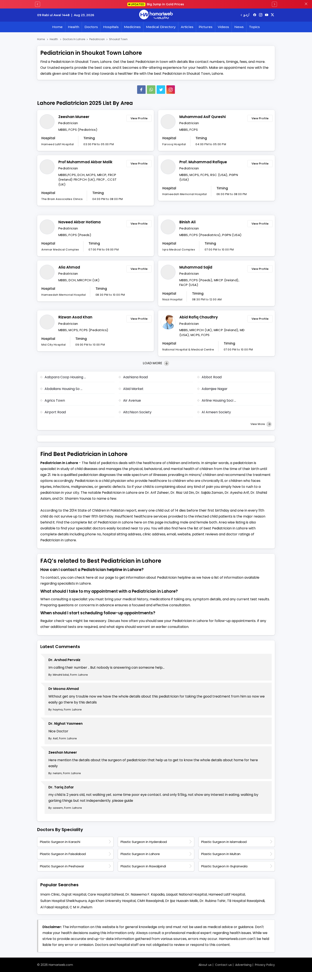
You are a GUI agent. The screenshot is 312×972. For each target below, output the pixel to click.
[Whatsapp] (151, 89)
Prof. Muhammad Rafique (203, 162)
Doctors (91, 27)
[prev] (37, 4)
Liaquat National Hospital (186, 894)
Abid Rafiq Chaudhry (198, 317)
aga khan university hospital (112, 900)
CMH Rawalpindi (150, 900)
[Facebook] (141, 89)
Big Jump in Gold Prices (158, 4)
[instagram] (170, 89)
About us (205, 965)
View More (258, 424)
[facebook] (255, 15)
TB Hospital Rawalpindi (245, 900)
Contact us (223, 965)
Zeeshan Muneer (73, 116)
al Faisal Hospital (54, 907)
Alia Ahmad (69, 267)
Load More (153, 363)
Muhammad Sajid (195, 267)
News (239, 27)
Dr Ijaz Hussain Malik (181, 900)
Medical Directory (161, 27)
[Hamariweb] (156, 15)
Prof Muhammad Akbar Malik (85, 162)
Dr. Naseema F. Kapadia (144, 894)
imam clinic (50, 894)
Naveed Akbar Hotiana (79, 222)
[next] (274, 4)
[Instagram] (261, 15)
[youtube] (266, 15)
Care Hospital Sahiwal (106, 894)
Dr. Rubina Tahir (213, 900)
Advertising (243, 965)
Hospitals (111, 27)
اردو (246, 15)
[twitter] (272, 15)
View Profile (139, 118)
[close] (306, 4)
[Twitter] (161, 89)
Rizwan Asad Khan (75, 317)
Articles (187, 27)
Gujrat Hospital (73, 894)
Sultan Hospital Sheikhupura (63, 900)
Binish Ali (187, 222)
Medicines (132, 27)
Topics (254, 27)
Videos (223, 27)
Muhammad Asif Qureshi (202, 116)
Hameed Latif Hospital (226, 894)
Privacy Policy (265, 965)
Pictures (205, 27)
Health (73, 27)
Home (57, 27)
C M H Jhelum (81, 907)
